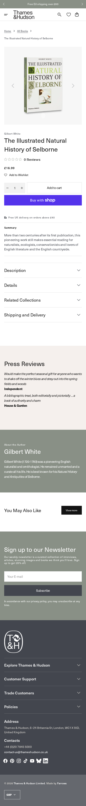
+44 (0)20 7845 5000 (18, 747)
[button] (4, 4)
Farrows (62, 783)
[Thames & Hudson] (23, 14)
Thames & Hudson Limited (29, 783)
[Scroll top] (81, 801)
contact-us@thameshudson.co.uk (26, 752)
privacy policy (39, 601)
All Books (22, 31)
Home (7, 31)
